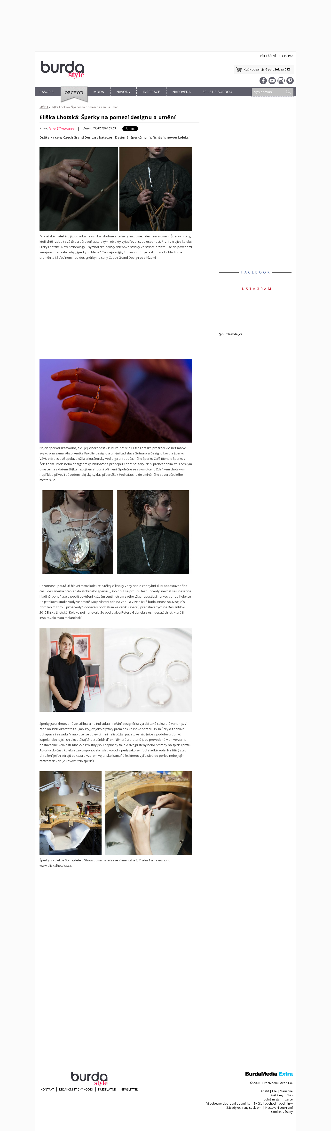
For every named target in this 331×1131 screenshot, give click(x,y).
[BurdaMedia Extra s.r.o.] (269, 1075)
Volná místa (272, 1099)
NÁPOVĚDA (181, 91)
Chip (289, 1095)
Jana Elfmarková (61, 128)
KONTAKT (47, 1089)
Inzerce (288, 1099)
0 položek (272, 69)
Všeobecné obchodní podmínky (228, 1103)
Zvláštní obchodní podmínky (273, 1103)
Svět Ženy (276, 1095)
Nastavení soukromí (279, 1108)
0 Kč (287, 69)
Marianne (286, 1091)
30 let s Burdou (217, 91)
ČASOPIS (46, 91)
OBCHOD (73, 97)
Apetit (265, 1091)
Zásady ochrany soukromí (244, 1108)
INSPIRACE (151, 91)
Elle (274, 1091)
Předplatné (107, 1089)
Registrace (287, 56)
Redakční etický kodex (76, 1089)
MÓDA (98, 91)
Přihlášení (268, 56)
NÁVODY (123, 91)
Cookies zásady (282, 1112)
